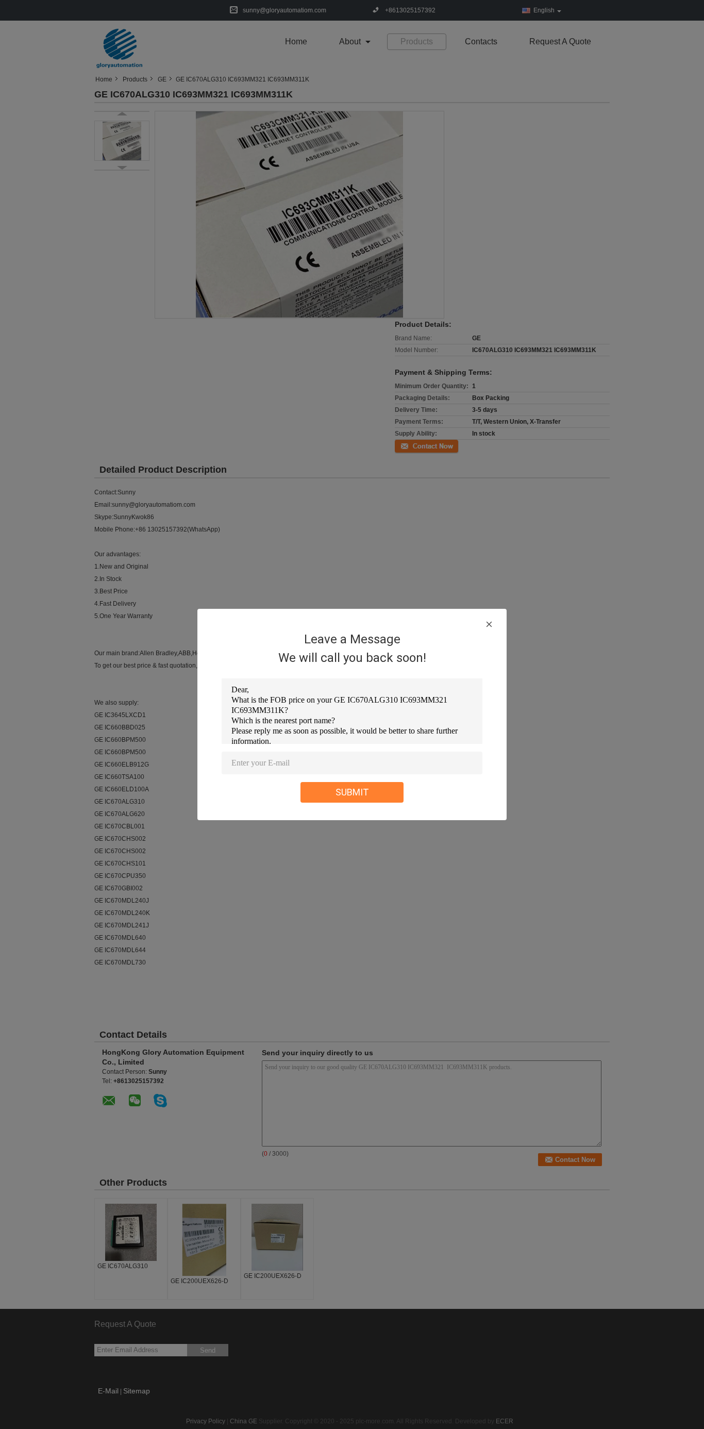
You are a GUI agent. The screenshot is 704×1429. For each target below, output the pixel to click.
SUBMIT (352, 792)
